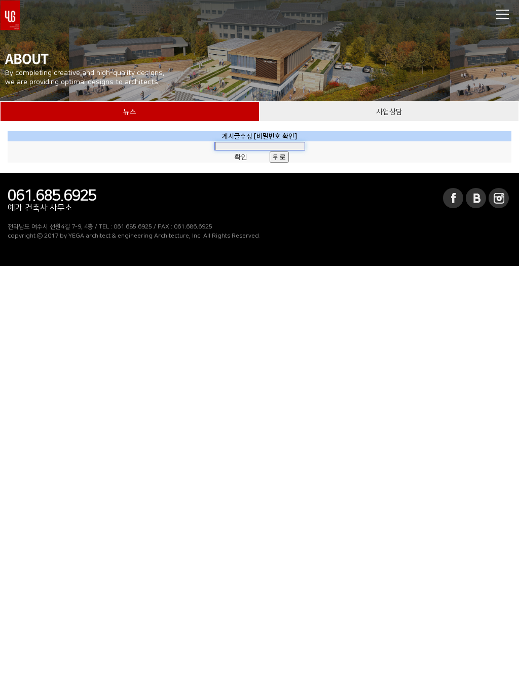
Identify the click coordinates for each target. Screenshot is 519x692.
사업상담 (389, 112)
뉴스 (129, 112)
